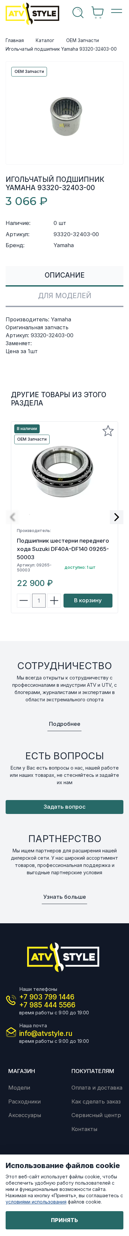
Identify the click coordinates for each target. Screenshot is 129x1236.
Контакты (84, 1129)
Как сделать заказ (96, 1101)
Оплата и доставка (96, 1087)
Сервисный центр (96, 1115)
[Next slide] (117, 517)
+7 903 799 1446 (46, 997)
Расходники (24, 1101)
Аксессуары (24, 1115)
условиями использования (36, 1202)
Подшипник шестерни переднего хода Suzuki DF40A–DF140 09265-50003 (63, 549)
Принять (64, 1220)
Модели (19, 1087)
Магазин (21, 1071)
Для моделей (64, 296)
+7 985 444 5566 (47, 1005)
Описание (65, 275)
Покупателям (92, 1071)
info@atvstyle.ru (45, 1033)
